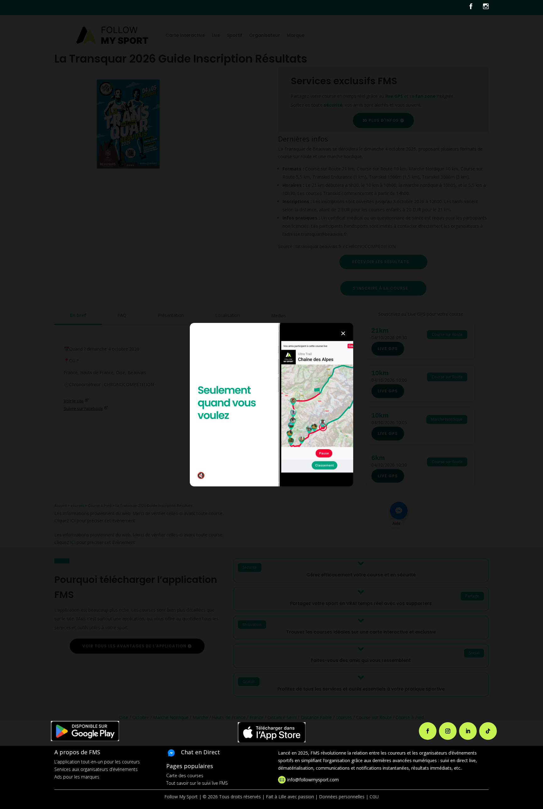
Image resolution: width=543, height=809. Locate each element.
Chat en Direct (200, 752)
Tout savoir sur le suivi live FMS (197, 783)
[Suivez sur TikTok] (488, 731)
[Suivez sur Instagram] (448, 731)
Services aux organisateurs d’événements (96, 769)
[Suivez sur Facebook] (427, 731)
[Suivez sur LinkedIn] (468, 731)
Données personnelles (342, 797)
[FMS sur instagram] (486, 7)
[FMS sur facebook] (475, 7)
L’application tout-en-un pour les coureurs (97, 762)
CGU (374, 797)
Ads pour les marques (76, 777)
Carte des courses (184, 776)
